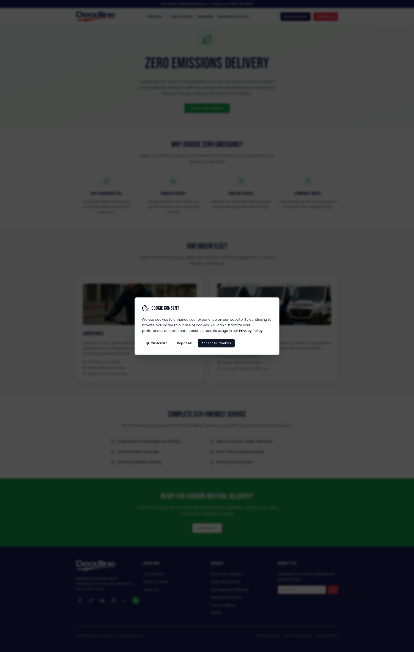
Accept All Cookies (216, 343)
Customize (159, 343)
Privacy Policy (251, 330)
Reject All (184, 343)
